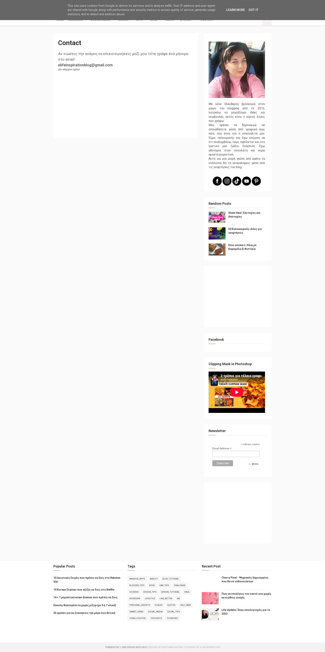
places (158, 605)
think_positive (137, 618)
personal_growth (139, 605)
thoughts (156, 618)
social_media (155, 611)
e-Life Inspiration (210, 647)
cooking (134, 592)
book (152, 585)
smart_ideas (136, 611)
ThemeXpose (112, 647)
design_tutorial (170, 592)
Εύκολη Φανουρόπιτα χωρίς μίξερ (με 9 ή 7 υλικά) (84, 605)
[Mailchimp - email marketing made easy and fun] (253, 464)
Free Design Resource (134, 647)
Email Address (222, 448)
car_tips (164, 585)
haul (187, 592)
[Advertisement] (237, 297)
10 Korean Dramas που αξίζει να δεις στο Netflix (83, 589)
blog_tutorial (170, 579)
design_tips (149, 592)
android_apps (137, 579)
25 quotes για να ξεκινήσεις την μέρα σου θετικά (84, 612)
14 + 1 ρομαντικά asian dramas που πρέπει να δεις (85, 597)
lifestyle (150, 598)
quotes (171, 605)
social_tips (173, 611)
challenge (179, 585)
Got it (253, 10)
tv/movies (172, 618)
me (178, 598)
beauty (154, 579)
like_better (166, 598)
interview (134, 598)
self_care (185, 605)
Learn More (235, 10)
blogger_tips (136, 585)
